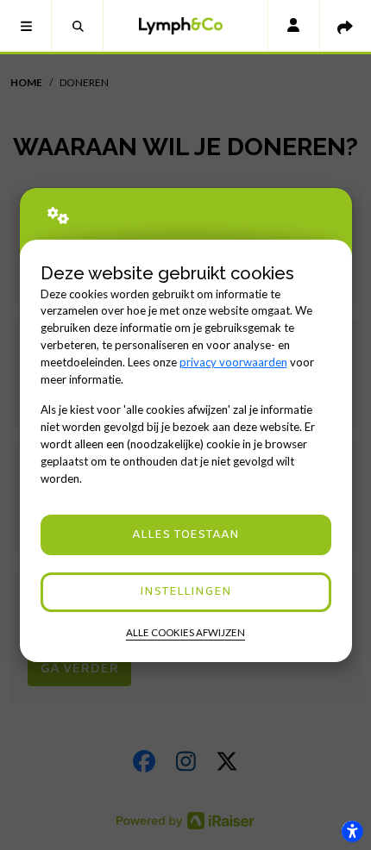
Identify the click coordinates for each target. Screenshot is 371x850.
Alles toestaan (185, 535)
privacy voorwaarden (233, 362)
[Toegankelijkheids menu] (352, 831)
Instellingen (185, 591)
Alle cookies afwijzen (185, 632)
